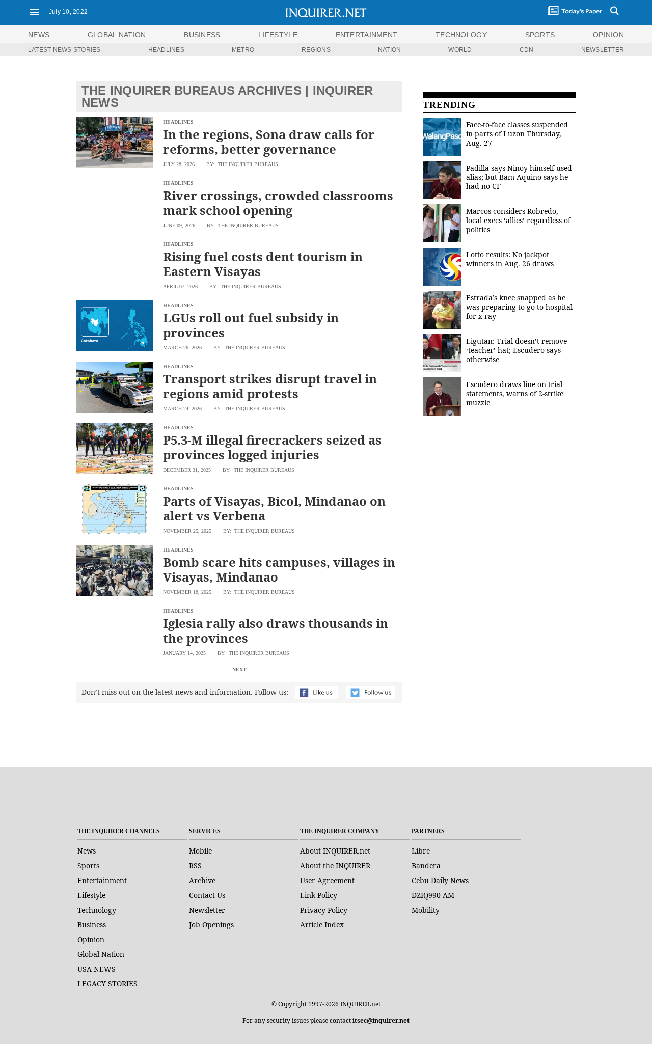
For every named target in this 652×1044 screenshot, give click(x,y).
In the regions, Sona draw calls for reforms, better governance (269, 141)
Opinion (90, 939)
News (38, 35)
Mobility (426, 910)
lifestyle (277, 35)
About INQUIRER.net (335, 851)
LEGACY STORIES (107, 983)
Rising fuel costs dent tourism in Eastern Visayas (263, 264)
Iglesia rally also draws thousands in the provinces (275, 630)
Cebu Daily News (440, 880)
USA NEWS (96, 969)
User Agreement (327, 880)
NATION (389, 49)
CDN (527, 49)
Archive (202, 880)
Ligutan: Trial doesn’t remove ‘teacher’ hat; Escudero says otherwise (516, 350)
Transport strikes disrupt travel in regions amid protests (270, 386)
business (202, 35)
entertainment (367, 35)
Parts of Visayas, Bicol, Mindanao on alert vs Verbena (274, 508)
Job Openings (211, 924)
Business (91, 924)
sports (540, 35)
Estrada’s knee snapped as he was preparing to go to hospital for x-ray (519, 307)
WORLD (460, 49)
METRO (243, 49)
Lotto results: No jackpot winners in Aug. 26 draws (510, 259)
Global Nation (100, 954)
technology (461, 35)
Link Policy (318, 895)
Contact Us (207, 895)
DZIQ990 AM (433, 895)
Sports (88, 865)
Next (239, 669)
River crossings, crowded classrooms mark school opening (278, 202)
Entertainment (102, 880)
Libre (421, 851)
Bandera (426, 865)
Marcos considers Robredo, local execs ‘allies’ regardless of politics (518, 220)
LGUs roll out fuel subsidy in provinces (251, 325)
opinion (608, 35)
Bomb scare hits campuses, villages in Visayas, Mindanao (279, 569)
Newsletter (207, 910)
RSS (195, 865)
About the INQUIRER (335, 865)
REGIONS (316, 49)
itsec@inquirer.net (381, 1020)
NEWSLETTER (602, 49)
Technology (96, 910)
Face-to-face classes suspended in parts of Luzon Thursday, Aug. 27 (517, 134)
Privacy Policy (323, 910)
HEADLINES (166, 49)
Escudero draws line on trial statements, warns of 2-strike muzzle (514, 393)
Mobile (200, 851)
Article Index (322, 924)
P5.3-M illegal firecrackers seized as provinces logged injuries (272, 447)
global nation (117, 35)
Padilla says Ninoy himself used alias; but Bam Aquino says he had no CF (519, 177)
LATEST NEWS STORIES (64, 49)
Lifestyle (91, 895)
